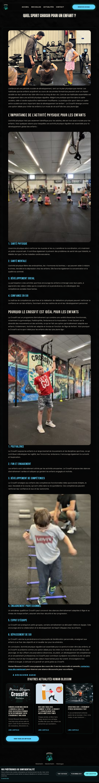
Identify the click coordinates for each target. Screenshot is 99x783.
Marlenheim (49, 764)
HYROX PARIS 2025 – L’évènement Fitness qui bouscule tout (78, 708)
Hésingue (60, 764)
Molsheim (39, 764)
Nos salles (36, 7)
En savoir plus (5, 778)
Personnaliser (76, 774)
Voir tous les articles (22, 739)
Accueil (25, 7)
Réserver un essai (84, 7)
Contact (60, 7)
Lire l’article (13, 730)
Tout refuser (62, 774)
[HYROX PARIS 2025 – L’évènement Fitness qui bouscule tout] (79, 693)
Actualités (48, 7)
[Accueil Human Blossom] (8, 7)
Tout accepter (91, 774)
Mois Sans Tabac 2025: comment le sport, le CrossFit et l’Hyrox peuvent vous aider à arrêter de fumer (49, 710)
